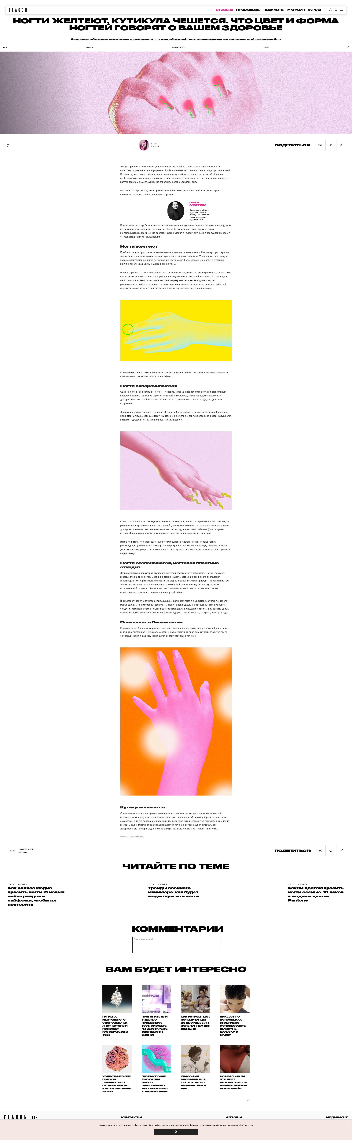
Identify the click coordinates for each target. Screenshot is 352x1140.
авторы (234, 1117)
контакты (131, 1117)
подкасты (273, 9)
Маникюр (89, 47)
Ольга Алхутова (197, 203)
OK (176, 1131)
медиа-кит (337, 1117)
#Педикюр (23, 852)
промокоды (248, 9)
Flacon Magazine (155, 145)
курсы (314, 9)
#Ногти (30, 849)
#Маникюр (23, 849)
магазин (296, 9)
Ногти (5, 47)
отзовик (224, 9)
